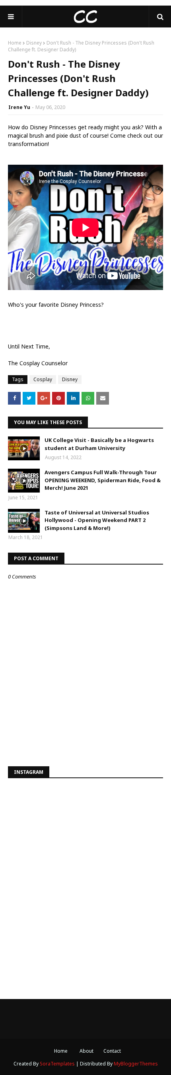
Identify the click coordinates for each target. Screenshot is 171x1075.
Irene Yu (19, 107)
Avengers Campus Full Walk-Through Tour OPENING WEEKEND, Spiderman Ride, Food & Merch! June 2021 (103, 480)
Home (14, 42)
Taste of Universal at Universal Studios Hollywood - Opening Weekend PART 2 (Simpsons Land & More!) (97, 520)
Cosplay (42, 379)
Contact (112, 1051)
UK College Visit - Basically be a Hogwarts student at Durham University (99, 444)
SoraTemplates (57, 1063)
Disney (34, 42)
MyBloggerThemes (136, 1063)
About (86, 1051)
